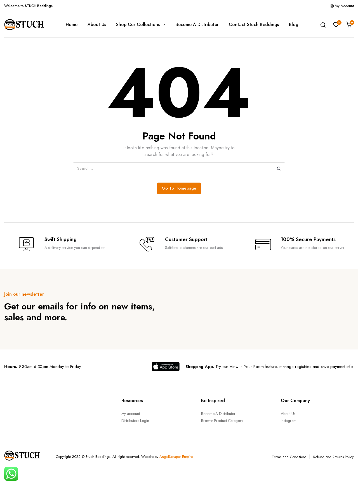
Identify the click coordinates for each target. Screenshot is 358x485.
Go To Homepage (179, 188)
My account (130, 413)
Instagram (288, 420)
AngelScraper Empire (176, 456)
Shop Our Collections (138, 24)
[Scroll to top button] (345, 472)
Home (71, 24)
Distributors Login (135, 420)
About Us (97, 24)
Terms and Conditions (289, 457)
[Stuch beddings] (26, 24)
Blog (293, 24)
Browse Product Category (222, 420)
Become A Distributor (197, 24)
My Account (344, 5)
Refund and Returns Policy (333, 457)
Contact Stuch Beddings (254, 24)
